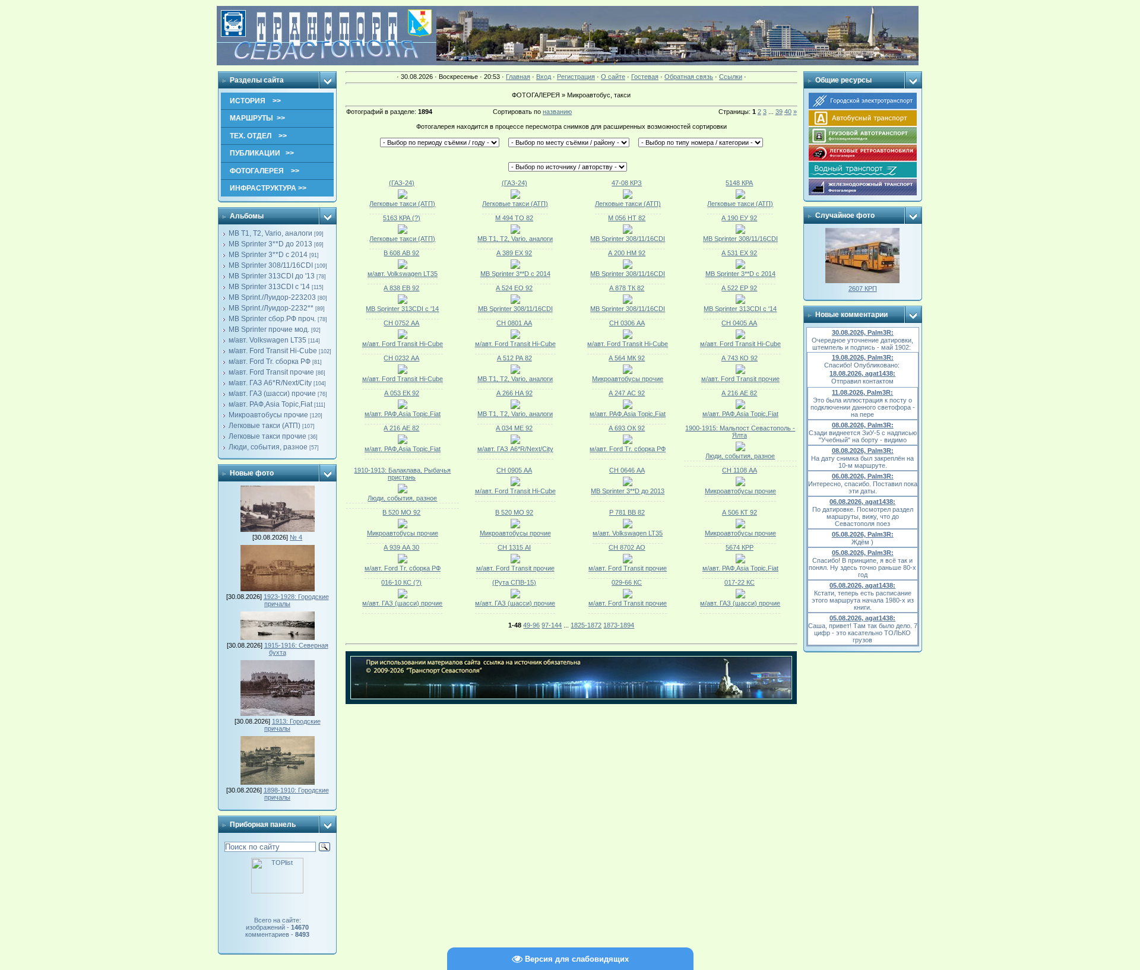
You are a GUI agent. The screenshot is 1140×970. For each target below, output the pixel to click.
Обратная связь (688, 76)
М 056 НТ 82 (626, 217)
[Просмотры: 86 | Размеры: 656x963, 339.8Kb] (627, 596)
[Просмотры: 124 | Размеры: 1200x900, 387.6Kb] (515, 561)
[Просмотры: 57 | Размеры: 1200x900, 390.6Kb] (402, 441)
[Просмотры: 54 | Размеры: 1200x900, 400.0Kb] (515, 266)
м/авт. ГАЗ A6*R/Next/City (270, 383)
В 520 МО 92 (401, 512)
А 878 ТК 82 (626, 287)
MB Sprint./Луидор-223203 (272, 297)
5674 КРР (739, 547)
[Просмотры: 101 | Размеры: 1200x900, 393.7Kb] (402, 561)
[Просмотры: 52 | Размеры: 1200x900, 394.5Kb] (740, 301)
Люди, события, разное (268, 447)
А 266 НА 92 (514, 393)
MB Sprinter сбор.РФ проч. (272, 319)
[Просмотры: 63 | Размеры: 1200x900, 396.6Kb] (627, 231)
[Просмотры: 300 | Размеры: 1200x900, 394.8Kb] (515, 526)
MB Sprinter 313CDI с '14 (269, 287)
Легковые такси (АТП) (264, 425)
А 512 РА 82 (514, 358)
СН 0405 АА (739, 322)
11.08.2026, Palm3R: (862, 392)
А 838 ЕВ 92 (401, 287)
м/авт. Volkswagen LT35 (267, 340)
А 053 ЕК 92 (401, 393)
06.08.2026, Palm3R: (863, 476)
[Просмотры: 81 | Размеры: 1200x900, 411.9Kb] (515, 371)
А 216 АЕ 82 (739, 393)
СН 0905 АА (514, 470)
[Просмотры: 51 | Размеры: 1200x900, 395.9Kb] (627, 301)
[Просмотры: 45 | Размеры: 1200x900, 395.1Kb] (627, 266)
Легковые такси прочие (267, 436)
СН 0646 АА (627, 470)
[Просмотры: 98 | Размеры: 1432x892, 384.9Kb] (402, 490)
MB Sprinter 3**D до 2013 (270, 244)
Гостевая (644, 76)
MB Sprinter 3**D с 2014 (268, 255)
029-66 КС (627, 582)
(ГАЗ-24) (401, 182)
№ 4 (296, 537)
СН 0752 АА (401, 322)
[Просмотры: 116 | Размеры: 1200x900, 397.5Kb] (740, 406)
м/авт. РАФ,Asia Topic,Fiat (270, 404)
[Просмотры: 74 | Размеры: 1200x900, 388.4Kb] (515, 336)
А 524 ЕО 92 (514, 287)
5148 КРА (739, 182)
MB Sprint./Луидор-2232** (271, 308)
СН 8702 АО (627, 547)
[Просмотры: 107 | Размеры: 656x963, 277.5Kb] (740, 561)
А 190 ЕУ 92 (739, 217)
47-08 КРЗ (627, 182)
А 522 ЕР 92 (739, 287)
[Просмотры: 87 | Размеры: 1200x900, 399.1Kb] (515, 483)
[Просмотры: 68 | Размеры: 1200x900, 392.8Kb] (402, 371)
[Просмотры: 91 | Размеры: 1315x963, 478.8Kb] (740, 596)
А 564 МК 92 (627, 358)
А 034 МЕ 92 (514, 428)
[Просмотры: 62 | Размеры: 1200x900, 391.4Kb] (740, 483)
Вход (543, 76)
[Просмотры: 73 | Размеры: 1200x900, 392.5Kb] (627, 406)
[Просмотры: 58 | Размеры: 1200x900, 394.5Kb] (402, 266)
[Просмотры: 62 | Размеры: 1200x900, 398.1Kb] (627, 441)
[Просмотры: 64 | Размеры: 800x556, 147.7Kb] (740, 448)
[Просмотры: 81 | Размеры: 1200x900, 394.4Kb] (515, 406)
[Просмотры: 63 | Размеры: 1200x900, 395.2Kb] (402, 406)
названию (557, 111)
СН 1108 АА (739, 470)
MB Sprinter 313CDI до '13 (272, 276)
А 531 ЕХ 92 (739, 252)
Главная (518, 76)
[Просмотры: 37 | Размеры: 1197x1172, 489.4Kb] (627, 196)
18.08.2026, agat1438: (862, 373)
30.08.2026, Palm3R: (863, 332)
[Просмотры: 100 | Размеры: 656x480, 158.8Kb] (515, 596)
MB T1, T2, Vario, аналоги (270, 233)
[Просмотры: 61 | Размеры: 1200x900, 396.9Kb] (740, 231)
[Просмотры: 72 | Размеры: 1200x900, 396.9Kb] (515, 441)
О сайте (613, 76)
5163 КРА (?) (401, 217)
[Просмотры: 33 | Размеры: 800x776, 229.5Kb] (515, 196)
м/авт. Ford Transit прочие (271, 372)
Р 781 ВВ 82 (627, 512)
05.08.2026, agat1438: (862, 585)
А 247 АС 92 (627, 393)
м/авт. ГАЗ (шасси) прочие (272, 393)
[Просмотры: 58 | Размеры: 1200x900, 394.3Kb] (402, 301)
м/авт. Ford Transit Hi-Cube (273, 351)
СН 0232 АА (401, 358)
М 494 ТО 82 (514, 217)
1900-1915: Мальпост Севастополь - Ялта (740, 431)
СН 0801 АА (514, 322)
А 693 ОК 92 (627, 428)
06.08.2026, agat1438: (862, 501)
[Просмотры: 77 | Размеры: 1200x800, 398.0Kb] (402, 336)
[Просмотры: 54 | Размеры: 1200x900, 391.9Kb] (515, 301)
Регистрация (576, 76)
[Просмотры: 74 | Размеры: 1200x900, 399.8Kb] (740, 336)
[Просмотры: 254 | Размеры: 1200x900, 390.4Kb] (627, 336)
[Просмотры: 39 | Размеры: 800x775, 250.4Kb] (402, 196)
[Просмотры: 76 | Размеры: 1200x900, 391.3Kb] (627, 561)
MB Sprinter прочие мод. (269, 329)
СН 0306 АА (627, 322)
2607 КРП (862, 288)
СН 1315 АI (514, 547)
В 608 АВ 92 (401, 252)
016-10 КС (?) (401, 582)
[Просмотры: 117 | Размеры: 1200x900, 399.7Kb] (627, 526)
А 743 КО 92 (739, 358)
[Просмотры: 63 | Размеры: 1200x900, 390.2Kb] (627, 371)
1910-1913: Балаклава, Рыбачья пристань (402, 474)
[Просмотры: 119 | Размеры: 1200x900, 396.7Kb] (402, 526)
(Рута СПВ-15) (514, 582)
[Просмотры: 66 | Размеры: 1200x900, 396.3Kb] (627, 483)
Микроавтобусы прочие (268, 415)
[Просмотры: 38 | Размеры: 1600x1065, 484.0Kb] (402, 231)
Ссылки (730, 76)
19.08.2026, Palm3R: (863, 357)
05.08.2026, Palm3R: (863, 534)
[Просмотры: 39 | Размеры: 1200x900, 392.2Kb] (515, 231)
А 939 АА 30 (401, 547)
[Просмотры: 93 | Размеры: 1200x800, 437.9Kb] (740, 526)
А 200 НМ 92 (626, 252)
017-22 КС (739, 582)
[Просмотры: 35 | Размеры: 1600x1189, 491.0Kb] (740, 196)
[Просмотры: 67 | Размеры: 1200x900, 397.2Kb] (740, 266)
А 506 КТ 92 (739, 512)
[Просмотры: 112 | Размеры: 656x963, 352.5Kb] (402, 596)
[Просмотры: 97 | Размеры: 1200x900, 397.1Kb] (740, 371)
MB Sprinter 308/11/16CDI (271, 265)
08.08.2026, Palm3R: (863, 425)
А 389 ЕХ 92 (514, 252)
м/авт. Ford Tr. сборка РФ (270, 361)
